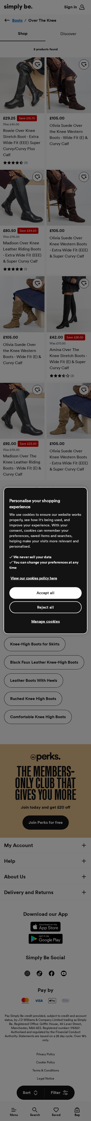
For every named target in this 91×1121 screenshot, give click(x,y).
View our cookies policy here (34, 578)
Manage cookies (45, 621)
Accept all (46, 593)
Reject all (45, 607)
